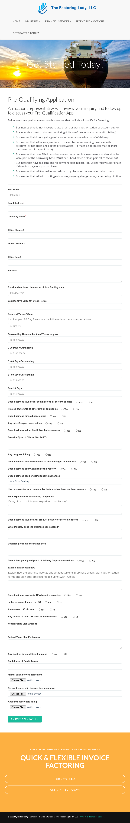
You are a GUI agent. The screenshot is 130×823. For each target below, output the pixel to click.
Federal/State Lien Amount (22, 623)
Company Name (17, 216)
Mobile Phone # (16, 243)
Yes (80, 402)
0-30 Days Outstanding (20, 347)
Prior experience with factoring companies (31, 496)
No (91, 402)
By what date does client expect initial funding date (36, 287)
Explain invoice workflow (21, 567)
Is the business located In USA (24, 602)
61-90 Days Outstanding (21, 374)
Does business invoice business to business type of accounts (42, 461)
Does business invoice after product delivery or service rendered (43, 519)
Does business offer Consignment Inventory (32, 468)
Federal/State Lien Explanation (24, 637)
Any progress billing (19, 454)
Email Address (16, 203)
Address (12, 270)
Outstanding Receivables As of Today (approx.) (33, 334)
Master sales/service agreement (25, 674)
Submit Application (25, 718)
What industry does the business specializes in (33, 526)
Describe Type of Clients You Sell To (27, 437)
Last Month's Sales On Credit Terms (27, 300)
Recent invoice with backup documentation (31, 688)
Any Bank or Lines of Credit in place (27, 653)
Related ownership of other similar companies (33, 408)
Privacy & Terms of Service (92, 817)
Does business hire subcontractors (27, 415)
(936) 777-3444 (65, 778)
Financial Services (57, 21)
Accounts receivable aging (22, 701)
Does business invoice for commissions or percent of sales (40, 401)
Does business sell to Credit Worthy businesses (34, 430)
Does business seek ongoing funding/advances (34, 475)
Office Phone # (16, 230)
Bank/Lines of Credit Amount (23, 661)
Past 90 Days (15, 388)
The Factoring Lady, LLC (73, 7)
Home (16, 21)
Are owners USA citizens (21, 609)
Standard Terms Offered (20, 314)
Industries (32, 21)
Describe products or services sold (27, 543)
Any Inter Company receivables (25, 423)
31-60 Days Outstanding (21, 361)
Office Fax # (14, 257)
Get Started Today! (26, 33)
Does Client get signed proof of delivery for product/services (41, 560)
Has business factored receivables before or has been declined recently (47, 489)
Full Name (13, 189)
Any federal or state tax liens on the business (32, 616)
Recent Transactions (90, 21)
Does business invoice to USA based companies (34, 595)
